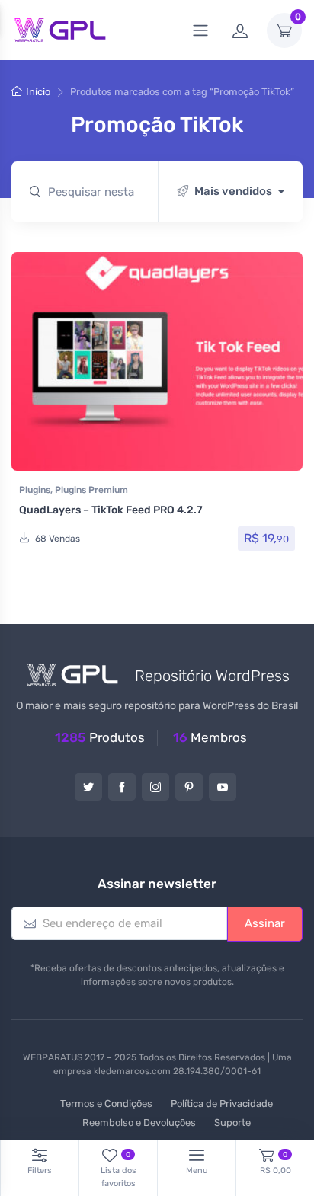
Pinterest (189, 787)
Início (38, 92)
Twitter (88, 787)
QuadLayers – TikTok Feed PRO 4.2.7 (111, 510)
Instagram (155, 787)
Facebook (122, 787)
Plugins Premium (91, 489)
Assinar (265, 923)
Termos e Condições (106, 1103)
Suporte (232, 1122)
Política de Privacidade (222, 1103)
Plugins (34, 489)
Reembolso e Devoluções (139, 1122)
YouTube (222, 787)
